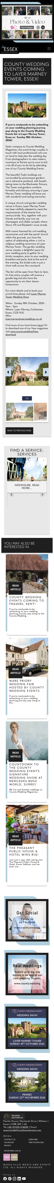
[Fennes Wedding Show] (27, 1081)
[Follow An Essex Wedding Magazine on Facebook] (27, 920)
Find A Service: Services (27, 453)
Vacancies (9, 1142)
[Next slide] (42, 494)
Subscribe (33, 1140)
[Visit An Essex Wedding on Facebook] (5, 1179)
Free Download (36, 1142)
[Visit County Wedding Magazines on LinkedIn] (19, 1179)
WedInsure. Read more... (27, 487)
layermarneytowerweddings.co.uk (24, 319)
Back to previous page (19, 431)
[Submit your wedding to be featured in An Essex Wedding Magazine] (27, 974)
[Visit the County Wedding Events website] (7, 1157)
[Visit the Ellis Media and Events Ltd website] (14, 1117)
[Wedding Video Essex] (27, 22)
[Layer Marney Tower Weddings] (27, 1028)
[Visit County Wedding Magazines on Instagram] (15, 1179)
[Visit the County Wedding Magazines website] (14, 1157)
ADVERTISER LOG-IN (12, 1151)
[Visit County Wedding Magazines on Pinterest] (10, 1179)
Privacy (7, 1146)
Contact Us (9, 1140)
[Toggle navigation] (49, 48)
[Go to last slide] (11, 494)
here (40, 325)
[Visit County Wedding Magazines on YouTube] (24, 1179)
